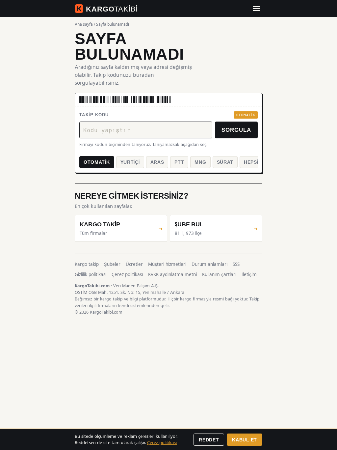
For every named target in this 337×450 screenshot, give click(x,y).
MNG (200, 162)
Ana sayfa (84, 24)
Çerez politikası (127, 274)
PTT (179, 162)
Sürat (225, 162)
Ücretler (134, 264)
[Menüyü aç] (256, 9)
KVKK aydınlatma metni (172, 274)
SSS (236, 264)
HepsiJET (256, 162)
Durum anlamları (209, 264)
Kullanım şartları (219, 274)
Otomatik (97, 162)
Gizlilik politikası (90, 274)
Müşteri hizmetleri (167, 264)
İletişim (249, 274)
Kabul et (244, 439)
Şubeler (112, 264)
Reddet (209, 439)
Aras (157, 162)
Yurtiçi (130, 162)
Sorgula (236, 129)
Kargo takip (87, 264)
